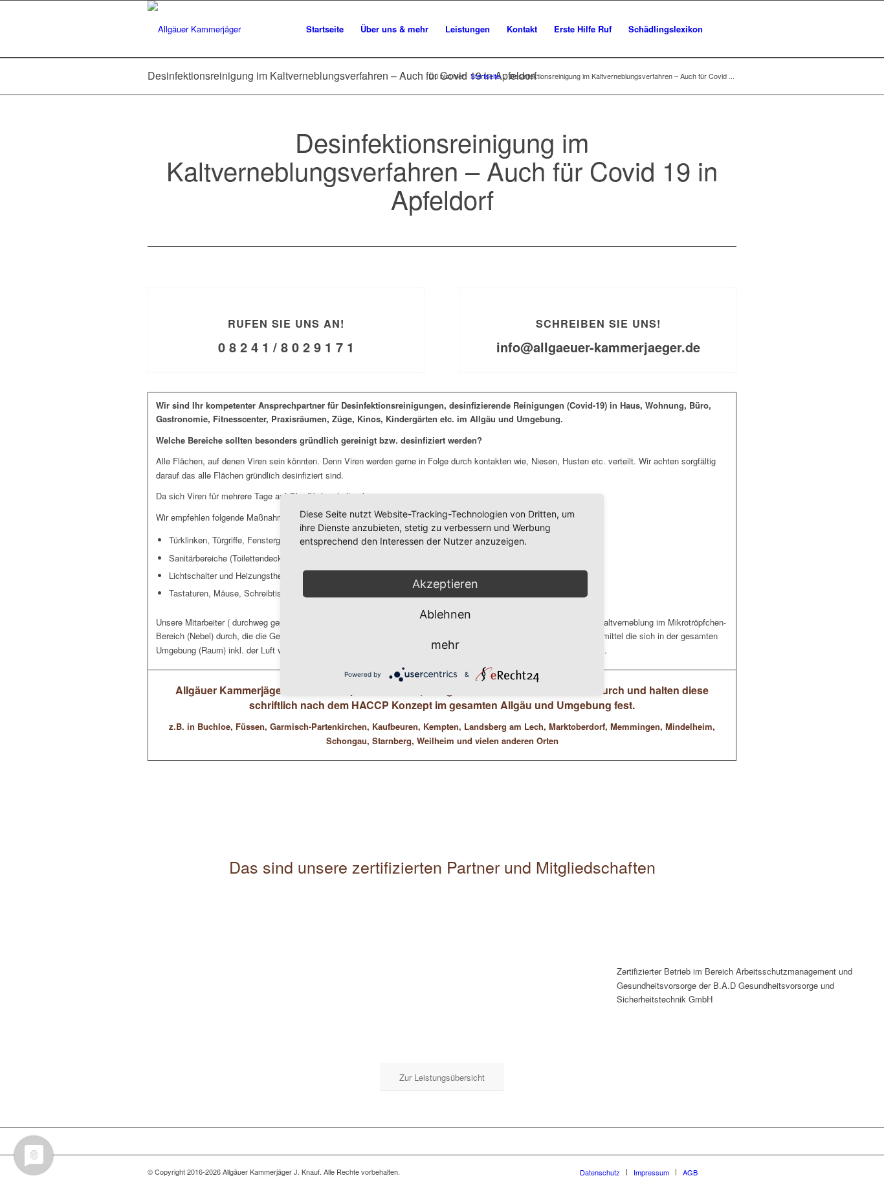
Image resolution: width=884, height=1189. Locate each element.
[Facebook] (726, 1171)
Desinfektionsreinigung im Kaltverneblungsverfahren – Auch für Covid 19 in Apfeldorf (342, 75)
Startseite (485, 76)
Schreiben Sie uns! (598, 323)
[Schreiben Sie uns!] (598, 288)
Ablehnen (445, 614)
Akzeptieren (445, 584)
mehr (445, 644)
